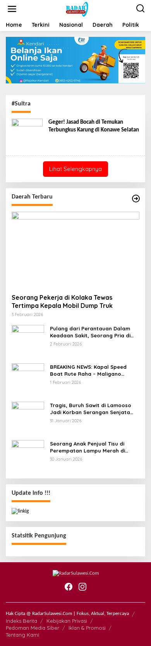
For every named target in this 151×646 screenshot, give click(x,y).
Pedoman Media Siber (32, 628)
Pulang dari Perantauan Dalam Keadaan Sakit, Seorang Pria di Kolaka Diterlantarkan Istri (90, 332)
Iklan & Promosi (87, 628)
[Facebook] (68, 587)
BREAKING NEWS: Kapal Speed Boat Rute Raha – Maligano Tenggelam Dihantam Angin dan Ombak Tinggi (91, 370)
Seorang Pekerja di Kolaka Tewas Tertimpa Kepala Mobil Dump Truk (62, 301)
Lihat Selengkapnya (75, 169)
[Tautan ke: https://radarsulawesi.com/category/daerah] (136, 199)
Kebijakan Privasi (66, 621)
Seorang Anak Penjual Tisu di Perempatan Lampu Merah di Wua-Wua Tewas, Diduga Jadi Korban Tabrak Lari (88, 447)
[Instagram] (82, 587)
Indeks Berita (21, 621)
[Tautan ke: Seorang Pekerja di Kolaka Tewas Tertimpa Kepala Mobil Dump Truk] (75, 250)
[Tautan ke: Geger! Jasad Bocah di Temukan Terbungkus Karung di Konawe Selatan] (27, 134)
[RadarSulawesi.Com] (77, 9)
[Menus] (12, 9)
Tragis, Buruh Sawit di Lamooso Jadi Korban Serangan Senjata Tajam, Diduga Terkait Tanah (90, 409)
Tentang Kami (22, 635)
